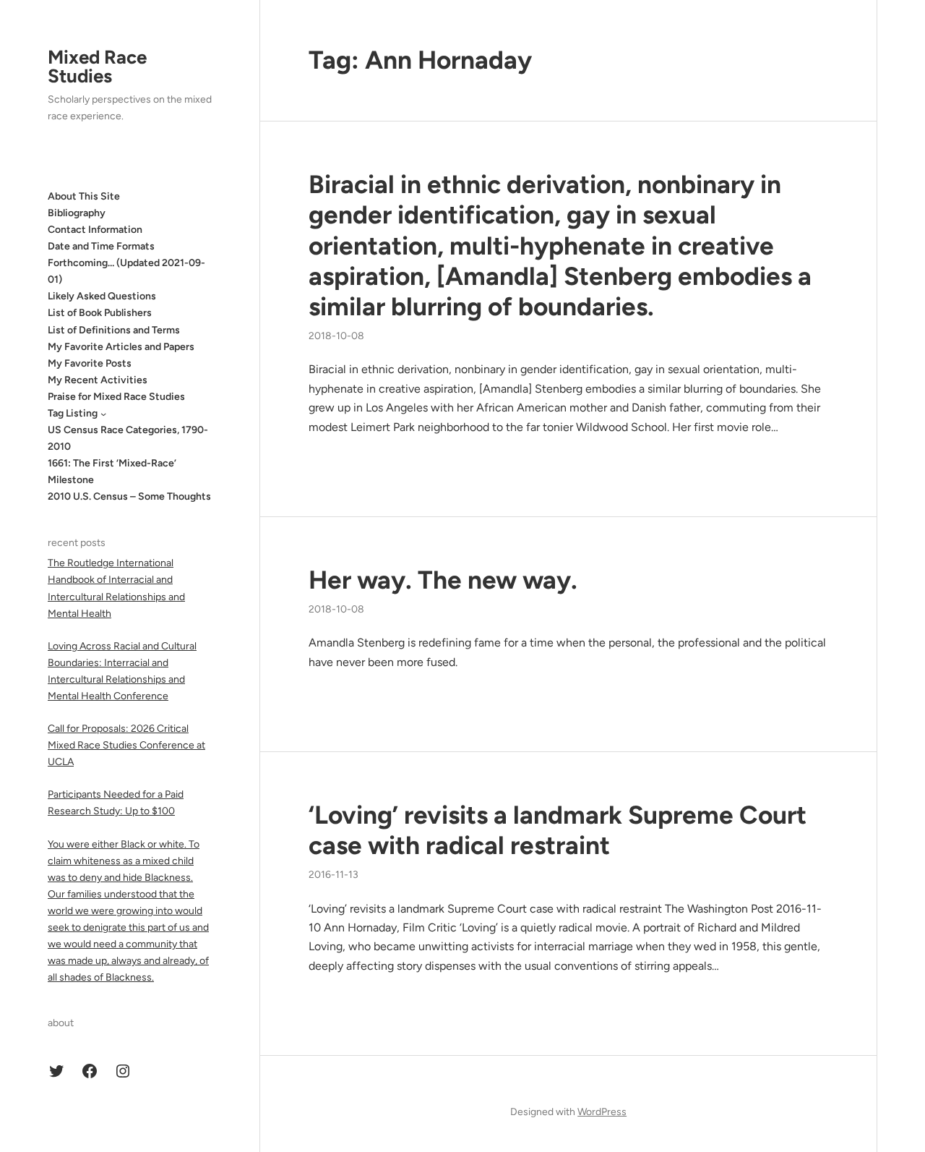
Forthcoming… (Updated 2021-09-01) (126, 271)
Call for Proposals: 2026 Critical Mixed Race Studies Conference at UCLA (126, 746)
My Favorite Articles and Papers (121, 347)
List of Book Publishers (100, 313)
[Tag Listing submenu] (103, 414)
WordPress (602, 1112)
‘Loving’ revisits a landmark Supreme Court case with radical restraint (557, 830)
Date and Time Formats (101, 246)
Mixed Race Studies (97, 67)
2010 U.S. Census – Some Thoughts (129, 497)
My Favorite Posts (90, 363)
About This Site (84, 196)
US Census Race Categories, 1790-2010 (128, 438)
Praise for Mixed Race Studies (116, 397)
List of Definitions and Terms (114, 330)
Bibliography (77, 213)
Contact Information (95, 229)
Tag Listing (73, 413)
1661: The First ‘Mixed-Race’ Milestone (112, 472)
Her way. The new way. (443, 580)
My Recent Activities (97, 380)
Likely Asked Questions (102, 297)
